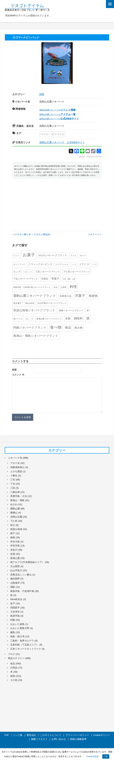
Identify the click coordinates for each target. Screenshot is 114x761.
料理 (73, 287)
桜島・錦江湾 (17, 636)
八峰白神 (15, 492)
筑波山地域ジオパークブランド (34, 310)
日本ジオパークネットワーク (25, 649)
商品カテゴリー (16, 658)
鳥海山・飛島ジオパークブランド (35, 335)
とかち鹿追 (16, 471)
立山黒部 (15, 566)
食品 (68, 327)
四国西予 (15, 607)
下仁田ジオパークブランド (76, 271)
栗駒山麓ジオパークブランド (34, 295)
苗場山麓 (15, 558)
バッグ (74, 264)
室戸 (12, 603)
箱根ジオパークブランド (71, 310)
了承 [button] (106, 756)
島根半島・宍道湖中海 (22, 591)
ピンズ (17, 271)
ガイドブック (19, 264)
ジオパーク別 (15, 458)
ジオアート (93, 234)
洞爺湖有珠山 (17, 467)
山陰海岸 (15, 583)
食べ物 (55, 327)
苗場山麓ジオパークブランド (49, 319)
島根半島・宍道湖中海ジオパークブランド (31, 287)
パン (95, 264)
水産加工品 (65, 296)
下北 (12, 484)
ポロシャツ (28, 272)
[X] (71, 151)
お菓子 (29, 254)
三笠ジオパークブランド (47, 271)
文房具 (63, 287)
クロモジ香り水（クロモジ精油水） (33, 234)
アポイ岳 (15, 463)
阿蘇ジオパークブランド (30, 327)
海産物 (93, 295)
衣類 (67, 318)
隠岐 (12, 587)
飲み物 (78, 327)
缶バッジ (18, 318)
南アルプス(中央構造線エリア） (27, 562)
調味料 (78, 318)
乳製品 (44, 278)
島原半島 (15, 616)
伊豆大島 (15, 541)
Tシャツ (16, 256)
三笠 (12, 479)
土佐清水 (15, 611)
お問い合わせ (59, 739)
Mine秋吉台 (16, 599)
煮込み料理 (29, 303)
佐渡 (12, 554)
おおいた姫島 (17, 624)
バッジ (44, 134)
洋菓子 (80, 295)
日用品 (13, 667)
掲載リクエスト (39, 739)
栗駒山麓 (15, 508)
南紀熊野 (15, 578)
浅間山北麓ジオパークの (57, 110)
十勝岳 (13, 475)
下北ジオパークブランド (25, 279)
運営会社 (31, 735)
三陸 (12, 488)
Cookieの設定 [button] (92, 756)
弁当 (55, 287)
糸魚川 (13, 550)
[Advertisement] (57, 201)
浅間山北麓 (16, 517)
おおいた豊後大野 (19, 628)
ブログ (11, 654)
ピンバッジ (58, 134)
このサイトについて (50, 735)
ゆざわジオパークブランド (53, 255)
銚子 (12, 533)
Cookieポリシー (101, 735)
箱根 (12, 537)
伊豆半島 (15, 545)
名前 (14, 369)
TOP (6, 735)
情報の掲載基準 (78, 739)
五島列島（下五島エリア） (24, 644)
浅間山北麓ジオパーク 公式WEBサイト (62, 142)
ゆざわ (13, 504)
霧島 (12, 632)
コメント (18, 374)
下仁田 (13, 521)
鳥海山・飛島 (17, 500)
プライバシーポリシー (77, 735)
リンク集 (17, 735)
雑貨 (41, 94)
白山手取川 (16, 570)
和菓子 (55, 278)
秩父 (12, 525)
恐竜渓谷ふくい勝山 (21, 574)
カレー (83, 255)
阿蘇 (12, 620)
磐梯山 (13, 512)
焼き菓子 (17, 303)
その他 (13, 680)
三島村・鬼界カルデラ (22, 640)
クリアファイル (62, 264)
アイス (73, 255)
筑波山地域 (16, 529)
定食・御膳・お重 (69, 279)
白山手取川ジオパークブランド (52, 303)
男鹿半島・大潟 (18, 496)
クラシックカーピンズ (40, 264)
